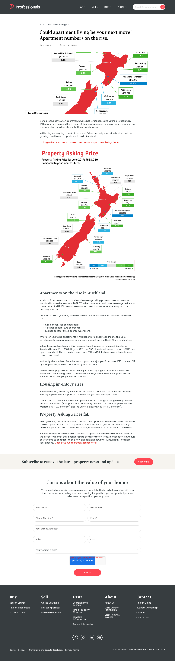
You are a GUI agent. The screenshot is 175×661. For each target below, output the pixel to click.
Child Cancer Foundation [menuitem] (112, 608)
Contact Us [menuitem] (142, 617)
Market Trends (70, 45)
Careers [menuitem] (140, 612)
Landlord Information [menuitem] (79, 618)
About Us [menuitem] (109, 602)
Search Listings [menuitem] (17, 602)
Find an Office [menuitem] (143, 602)
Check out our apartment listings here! (76, 442)
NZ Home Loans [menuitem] (18, 612)
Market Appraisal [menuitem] (50, 607)
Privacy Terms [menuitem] (72, 650)
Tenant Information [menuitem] (83, 624)
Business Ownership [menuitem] (147, 607)
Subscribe (143, 461)
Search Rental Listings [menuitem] (80, 604)
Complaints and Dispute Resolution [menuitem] (46, 650)
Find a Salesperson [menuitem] (20, 607)
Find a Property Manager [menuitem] (81, 611)
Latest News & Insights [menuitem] (112, 616)
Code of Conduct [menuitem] (18, 650)
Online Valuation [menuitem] (50, 602)
